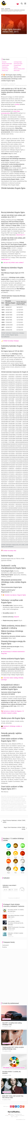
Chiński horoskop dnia (9, 550)
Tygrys (22, 849)
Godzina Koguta (5, 65)
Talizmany (16, 67)
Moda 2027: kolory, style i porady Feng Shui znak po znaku (12, 1096)
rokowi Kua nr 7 (20, 235)
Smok (15, 857)
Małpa (22, 865)
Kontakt (16, 1116)
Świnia (22, 872)
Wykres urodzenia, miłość (19, 68)
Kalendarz (4, 61)
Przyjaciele (12, 1115)
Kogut (8, 872)
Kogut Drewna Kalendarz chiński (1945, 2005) (14, 821)
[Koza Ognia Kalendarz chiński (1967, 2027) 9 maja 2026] (4, 915)
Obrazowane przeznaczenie (5, 67)
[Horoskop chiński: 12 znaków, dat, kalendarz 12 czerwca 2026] (4, 909)
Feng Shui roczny (6, 1019)
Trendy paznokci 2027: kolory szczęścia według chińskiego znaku (13, 1048)
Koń (8, 865)
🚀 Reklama (10, 1114)
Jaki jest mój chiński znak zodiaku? (13, 262)
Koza (15, 865)
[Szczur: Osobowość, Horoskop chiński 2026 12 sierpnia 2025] (4, 927)
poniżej (17, 104)
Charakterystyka (17, 65)
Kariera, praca (5, 70)
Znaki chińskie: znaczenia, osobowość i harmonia (14, 1067)
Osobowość (5, 945)
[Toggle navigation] (25, 3)
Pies (16, 872)
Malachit (16, 616)
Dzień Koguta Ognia (18, 63)
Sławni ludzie (17, 70)
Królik (8, 857)
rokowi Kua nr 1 (5, 259)
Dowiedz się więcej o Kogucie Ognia (15, 595)
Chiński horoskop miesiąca (11, 341)
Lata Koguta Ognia (18, 61)
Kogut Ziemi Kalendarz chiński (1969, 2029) (14, 828)
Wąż (23, 857)
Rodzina (4, 947)
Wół (15, 849)
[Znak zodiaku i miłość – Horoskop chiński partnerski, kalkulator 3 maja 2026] (4, 921)
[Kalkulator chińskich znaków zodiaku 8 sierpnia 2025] (4, 932)
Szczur (8, 849)
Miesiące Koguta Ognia (7, 63)
